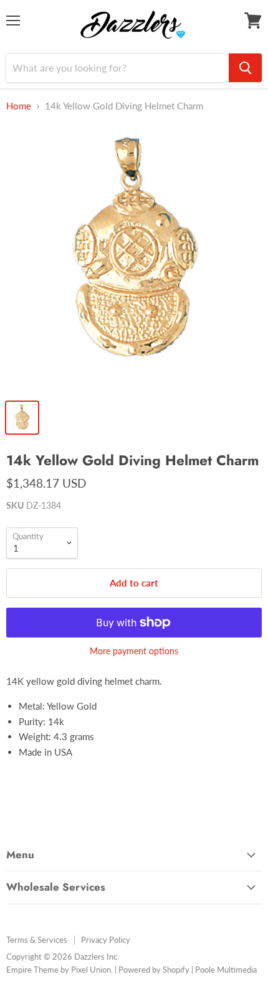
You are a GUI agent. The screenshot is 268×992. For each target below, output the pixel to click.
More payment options (134, 651)
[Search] (245, 67)
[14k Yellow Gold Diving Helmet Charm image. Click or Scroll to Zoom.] (134, 258)
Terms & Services (36, 940)
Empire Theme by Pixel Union (58, 970)
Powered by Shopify (153, 970)
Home (18, 106)
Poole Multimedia (226, 970)
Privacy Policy (105, 940)
